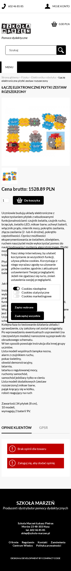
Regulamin (28, 542)
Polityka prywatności (48, 545)
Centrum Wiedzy (23, 545)
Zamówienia (58, 542)
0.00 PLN (64, 24)
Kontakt (42, 542)
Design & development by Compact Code (35, 558)
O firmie (13, 542)
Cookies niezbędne (34, 288)
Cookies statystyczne (35, 292)
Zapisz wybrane (24, 307)
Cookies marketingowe (36, 296)
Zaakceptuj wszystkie (27, 315)
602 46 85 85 (15, 6)
